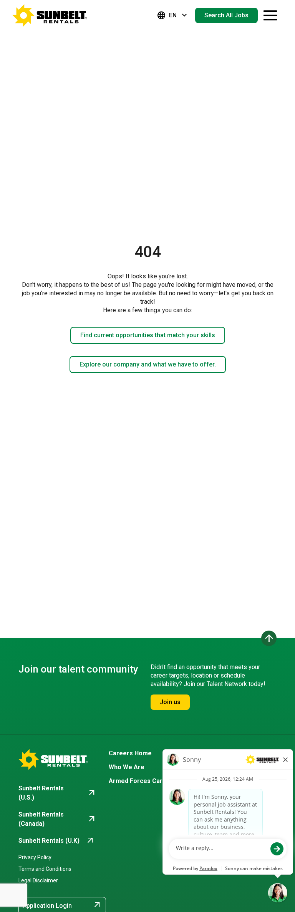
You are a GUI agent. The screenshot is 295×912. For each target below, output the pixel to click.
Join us (170, 702)
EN (173, 15)
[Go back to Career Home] (50, 15)
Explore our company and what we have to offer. (148, 364)
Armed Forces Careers (142, 781)
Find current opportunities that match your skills (147, 335)
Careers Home (130, 753)
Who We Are (126, 767)
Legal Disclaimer (38, 880)
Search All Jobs (226, 15)
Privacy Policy (34, 857)
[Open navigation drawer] (270, 15)
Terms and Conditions (44, 869)
